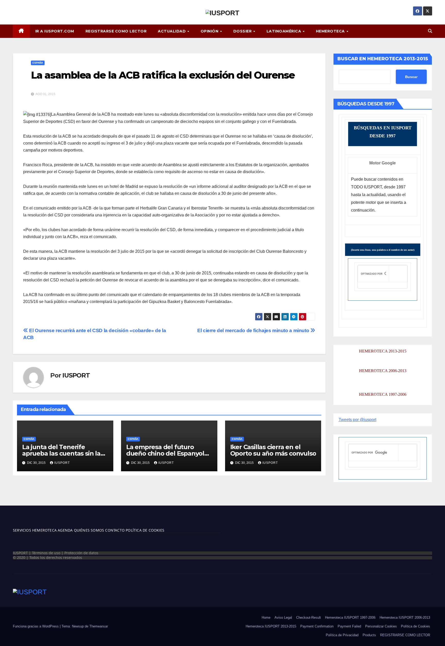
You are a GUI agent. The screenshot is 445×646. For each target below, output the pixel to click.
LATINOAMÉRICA (284, 31)
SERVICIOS (22, 530)
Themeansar (98, 626)
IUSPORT (76, 375)
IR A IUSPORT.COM (54, 31)
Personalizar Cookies (381, 626)
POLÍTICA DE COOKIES (144, 530)
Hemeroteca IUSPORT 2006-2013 (405, 617)
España (37, 62)
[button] (430, 31)
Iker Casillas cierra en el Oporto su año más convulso (273, 450)
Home (266, 617)
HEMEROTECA (331, 31)
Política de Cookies (415, 626)
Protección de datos (81, 552)
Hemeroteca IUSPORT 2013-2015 (271, 626)
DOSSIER (243, 31)
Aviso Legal (283, 617)
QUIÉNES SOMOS (89, 530)
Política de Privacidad (342, 635)
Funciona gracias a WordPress (36, 626)
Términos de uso (46, 552)
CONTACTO (115, 530)
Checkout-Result (308, 617)
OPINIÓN (210, 31)
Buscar (411, 77)
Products (369, 635)
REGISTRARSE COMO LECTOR (116, 31)
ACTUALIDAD (172, 31)
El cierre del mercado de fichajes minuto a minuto (253, 330)
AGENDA (65, 530)
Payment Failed (349, 626)
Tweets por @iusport (357, 419)
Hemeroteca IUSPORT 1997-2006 (350, 617)
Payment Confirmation (316, 626)
